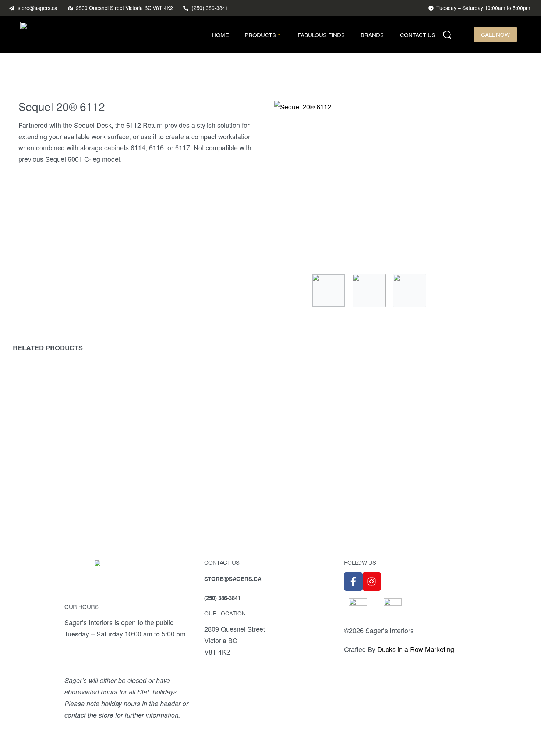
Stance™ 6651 (206, 490)
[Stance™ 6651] (206, 432)
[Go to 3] (409, 290)
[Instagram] (372, 581)
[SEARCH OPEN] (447, 34)
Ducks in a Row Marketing (415, 649)
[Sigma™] (463, 422)
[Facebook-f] (353, 581)
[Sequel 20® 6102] (77, 428)
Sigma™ (463, 471)
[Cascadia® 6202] (334, 432)
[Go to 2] (369, 290)
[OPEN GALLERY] (398, 184)
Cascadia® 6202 (335, 490)
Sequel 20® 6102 (77, 482)
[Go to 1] (328, 290)
